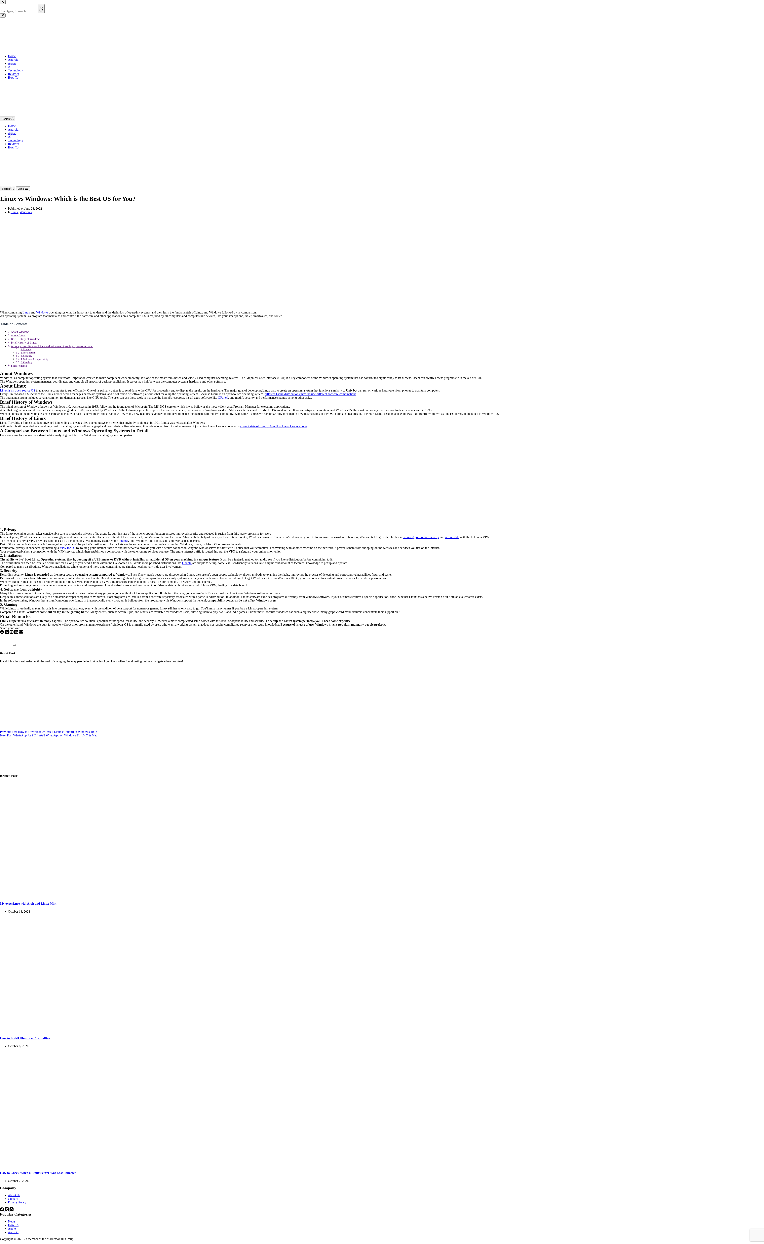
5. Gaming (26, 362)
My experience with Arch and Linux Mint (28, 903)
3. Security (26, 355)
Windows (26, 212)
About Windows (20, 331)
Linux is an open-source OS (17, 390)
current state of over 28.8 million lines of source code (273, 426)
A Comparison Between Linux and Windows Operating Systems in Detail (52, 346)
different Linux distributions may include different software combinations (310, 394)
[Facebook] (2, 633)
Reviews (13, 143)
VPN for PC (67, 548)
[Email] (21, 633)
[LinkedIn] (16, 633)
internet (123, 540)
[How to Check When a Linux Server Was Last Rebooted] (76, 1165)
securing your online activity (421, 537)
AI (9, 136)
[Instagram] (12, 1210)
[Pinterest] (12, 633)
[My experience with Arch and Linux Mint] (76, 895)
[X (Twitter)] (7, 633)
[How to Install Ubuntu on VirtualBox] (76, 1030)
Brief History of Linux (24, 342)
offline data (452, 537)
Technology (15, 140)
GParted (223, 397)
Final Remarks (19, 365)
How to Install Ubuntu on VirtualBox (25, 1038)
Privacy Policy (17, 1202)
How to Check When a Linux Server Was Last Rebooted (38, 1173)
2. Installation (28, 352)
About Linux (18, 335)
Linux (14, 212)
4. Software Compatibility (35, 358)
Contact (13, 1198)
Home (12, 126)
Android (13, 129)
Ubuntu (187, 563)
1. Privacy (26, 349)
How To (13, 147)
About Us (14, 1195)
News (11, 1221)
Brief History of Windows (25, 339)
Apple (12, 133)
